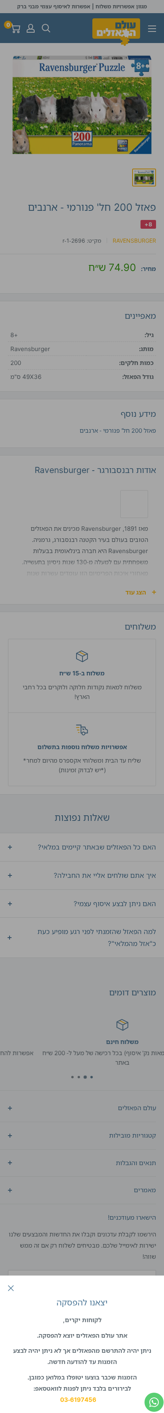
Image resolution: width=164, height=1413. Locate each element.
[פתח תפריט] (152, 29)
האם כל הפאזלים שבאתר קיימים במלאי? (97, 847)
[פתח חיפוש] (46, 28)
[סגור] (11, 1287)
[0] (15, 28)
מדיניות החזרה (68, 1062)
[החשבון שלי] (31, 28)
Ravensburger (134, 240)
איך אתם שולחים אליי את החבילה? (105, 875)
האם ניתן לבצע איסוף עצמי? (115, 903)
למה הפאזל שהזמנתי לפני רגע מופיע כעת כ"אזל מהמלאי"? (96, 937)
